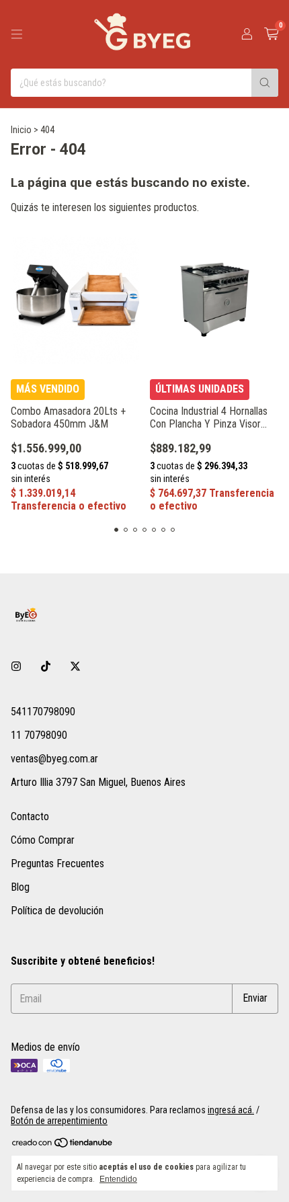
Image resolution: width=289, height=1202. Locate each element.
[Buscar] (264, 83)
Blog (20, 887)
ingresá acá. (231, 1110)
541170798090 (43, 711)
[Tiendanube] (63, 1144)
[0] (271, 34)
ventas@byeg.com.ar (54, 758)
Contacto (30, 816)
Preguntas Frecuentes (57, 863)
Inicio (21, 129)
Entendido (118, 1179)
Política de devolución (57, 910)
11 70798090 (39, 735)
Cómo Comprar (43, 840)
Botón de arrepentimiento (59, 1120)
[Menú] (17, 34)
